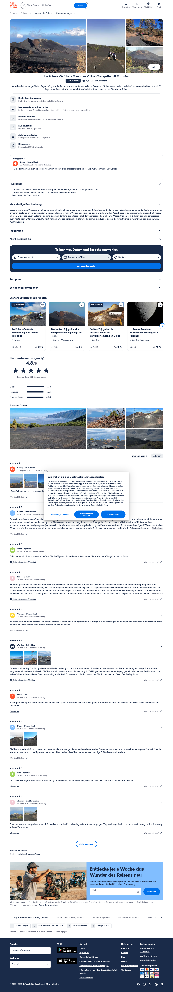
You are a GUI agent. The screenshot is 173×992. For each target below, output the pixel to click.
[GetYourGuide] (13, 5)
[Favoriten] (126, 4)
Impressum (84, 953)
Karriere (124, 953)
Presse (124, 961)
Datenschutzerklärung (88, 957)
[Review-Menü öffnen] (160, 469)
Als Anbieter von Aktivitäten (147, 950)
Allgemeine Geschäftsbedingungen (94, 966)
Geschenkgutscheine (129, 966)
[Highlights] (160, 184)
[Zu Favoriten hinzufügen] (42, 304)
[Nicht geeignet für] (160, 239)
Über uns (125, 948)
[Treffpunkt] (160, 280)
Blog (123, 957)
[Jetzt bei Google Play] (67, 950)
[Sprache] (148, 4)
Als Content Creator (148, 956)
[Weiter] (162, 326)
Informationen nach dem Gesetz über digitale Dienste (98, 971)
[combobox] (47, 5)
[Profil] (159, 4)
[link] (28, 326)
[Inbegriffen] (160, 231)
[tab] (31, 917)
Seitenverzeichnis (86, 977)
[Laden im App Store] (67, 961)
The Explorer (126, 970)
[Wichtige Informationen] (160, 288)
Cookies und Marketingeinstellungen (94, 961)
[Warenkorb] (137, 4)
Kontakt (82, 948)
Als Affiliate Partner (148, 960)
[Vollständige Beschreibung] (160, 204)
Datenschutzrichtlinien (48, 905)
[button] (94, 80)
